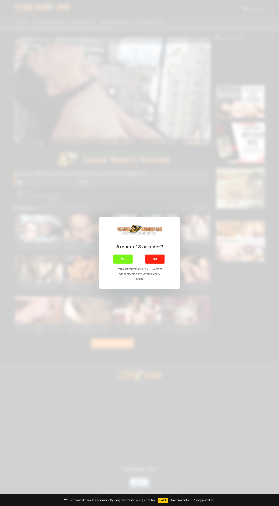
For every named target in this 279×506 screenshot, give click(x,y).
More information (180, 500)
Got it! (163, 500)
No (155, 259)
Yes (123, 259)
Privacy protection (203, 500)
